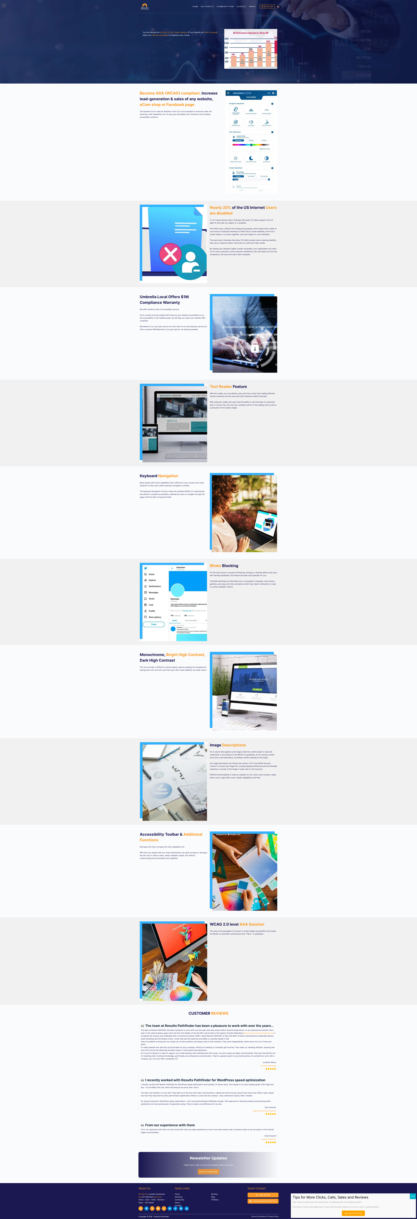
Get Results (207, 6)
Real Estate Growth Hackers (264, 1111)
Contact (241, 6)
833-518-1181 (268, 6)
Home (195, 6)
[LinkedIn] (140, 1208)
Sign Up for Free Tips (353, 1213)
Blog (213, 1197)
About (252, 6)
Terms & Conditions (258, 1217)
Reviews (214, 1194)
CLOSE (413, 1196)
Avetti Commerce (269, 1139)
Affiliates (214, 1200)
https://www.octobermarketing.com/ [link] (259, 1033)
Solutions (178, 1197)
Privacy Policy (273, 1217)
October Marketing (268, 1066)
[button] (250, 49)
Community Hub (225, 6)
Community (179, 1200)
